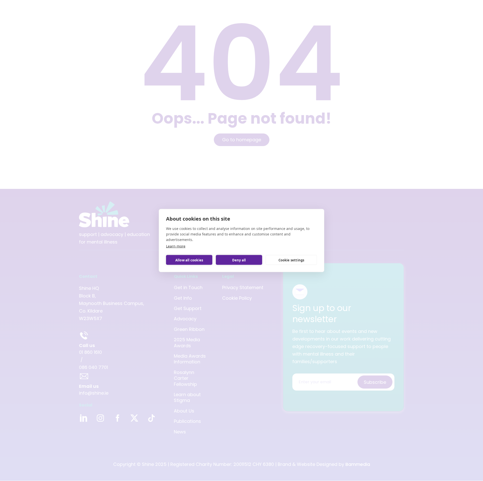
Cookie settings (291, 260)
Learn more (175, 246)
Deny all (239, 260)
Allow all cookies (189, 260)
